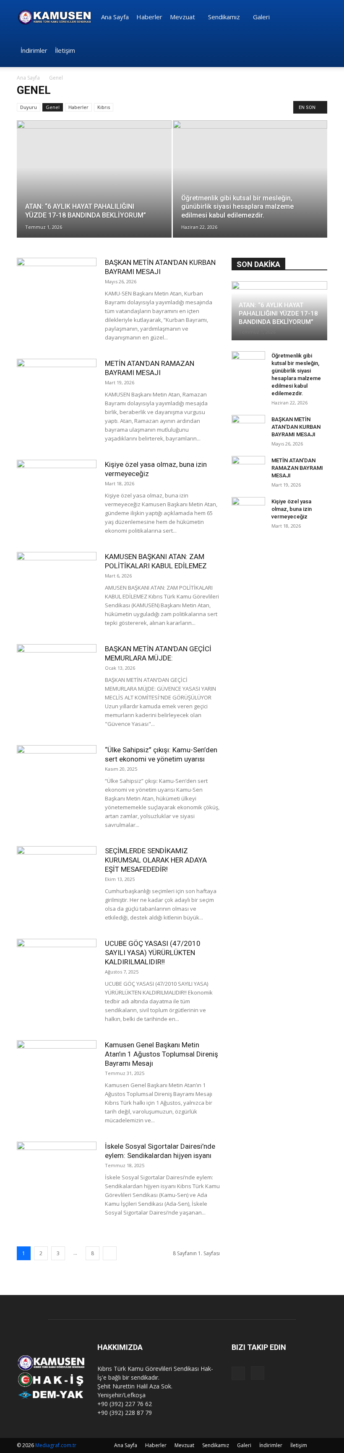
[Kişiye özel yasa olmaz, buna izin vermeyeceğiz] (56, 487)
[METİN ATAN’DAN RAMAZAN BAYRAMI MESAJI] (56, 386)
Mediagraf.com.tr (55, 1445)
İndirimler (34, 50)
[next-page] (110, 1253)
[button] (317, 17)
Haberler (149, 17)
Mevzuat (182, 17)
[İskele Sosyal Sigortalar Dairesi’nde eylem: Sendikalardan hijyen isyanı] (56, 1169)
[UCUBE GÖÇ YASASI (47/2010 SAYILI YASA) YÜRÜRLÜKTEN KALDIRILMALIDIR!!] (56, 966)
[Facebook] (238, 1373)
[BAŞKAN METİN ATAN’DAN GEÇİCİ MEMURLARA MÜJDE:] (56, 671)
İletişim (65, 50)
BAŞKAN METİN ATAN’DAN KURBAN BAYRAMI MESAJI (296, 427)
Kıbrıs (103, 107)
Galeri (261, 17)
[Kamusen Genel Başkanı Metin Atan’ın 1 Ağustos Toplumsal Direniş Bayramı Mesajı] (56, 1067)
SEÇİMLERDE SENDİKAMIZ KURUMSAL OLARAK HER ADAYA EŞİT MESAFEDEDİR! (156, 860)
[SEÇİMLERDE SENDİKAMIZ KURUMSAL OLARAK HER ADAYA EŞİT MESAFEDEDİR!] (56, 873)
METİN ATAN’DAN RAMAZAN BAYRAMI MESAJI (297, 468)
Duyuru (28, 107)
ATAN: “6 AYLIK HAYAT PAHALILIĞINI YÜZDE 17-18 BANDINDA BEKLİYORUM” (278, 313)
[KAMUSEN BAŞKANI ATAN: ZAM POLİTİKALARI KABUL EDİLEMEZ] (56, 579)
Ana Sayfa (115, 17)
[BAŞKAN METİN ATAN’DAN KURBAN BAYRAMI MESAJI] (56, 285)
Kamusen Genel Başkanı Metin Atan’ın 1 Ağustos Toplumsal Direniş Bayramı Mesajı (161, 1054)
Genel (53, 107)
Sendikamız (224, 17)
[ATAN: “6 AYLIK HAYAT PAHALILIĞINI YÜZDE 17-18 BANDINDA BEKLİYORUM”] (94, 187)
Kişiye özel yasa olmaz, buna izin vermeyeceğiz (291, 509)
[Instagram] (257, 1373)
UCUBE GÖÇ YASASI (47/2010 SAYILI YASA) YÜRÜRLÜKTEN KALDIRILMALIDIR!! (153, 952)
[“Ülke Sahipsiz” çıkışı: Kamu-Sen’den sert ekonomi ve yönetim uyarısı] (56, 772)
